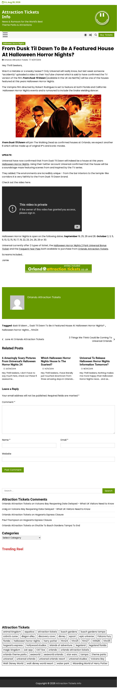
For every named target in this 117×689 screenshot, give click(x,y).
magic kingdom (11, 649)
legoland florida (97, 645)
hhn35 (106, 640)
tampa (84, 654)
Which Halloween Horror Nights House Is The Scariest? (56, 361)
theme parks (99, 654)
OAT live (40, 649)
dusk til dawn (20, 325)
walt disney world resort (40, 663)
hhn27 (85, 640)
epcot (72, 636)
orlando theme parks (15, 654)
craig (4, 509)
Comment (8, 402)
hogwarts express (13, 645)
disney (62, 636)
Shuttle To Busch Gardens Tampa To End (57, 525)
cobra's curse (10, 636)
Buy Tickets (106, 34)
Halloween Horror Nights (13, 43)
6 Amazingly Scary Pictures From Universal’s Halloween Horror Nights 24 (19, 361)
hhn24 (34, 330)
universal (8, 658)
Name (6, 440)
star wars (72, 654)
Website (6, 453)
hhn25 (75, 640)
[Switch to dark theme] (86, 35)
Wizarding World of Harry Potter (90, 663)
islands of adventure (61, 645)
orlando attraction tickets (75, 649)
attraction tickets (47, 631)
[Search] (96, 35)
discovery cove (46, 636)
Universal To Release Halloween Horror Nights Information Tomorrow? (95, 361)
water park (63, 663)
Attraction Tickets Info (20, 14)
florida (6, 640)
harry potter (50, 640)
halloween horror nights (15, 330)
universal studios (78, 658)
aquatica (29, 631)
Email (64, 440)
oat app (28, 649)
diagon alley (28, 636)
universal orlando (26, 658)
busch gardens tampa (93, 631)
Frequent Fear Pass (29, 248)
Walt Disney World (13, 663)
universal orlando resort (52, 658)
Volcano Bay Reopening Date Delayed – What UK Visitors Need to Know (74, 503)
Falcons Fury (104, 636)
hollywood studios (36, 645)
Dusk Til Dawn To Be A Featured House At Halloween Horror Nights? (66, 325)
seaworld (35, 654)
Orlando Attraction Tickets (16, 60)
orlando (53, 649)
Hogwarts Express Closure (49, 514)
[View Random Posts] (90, 35)
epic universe (86, 636)
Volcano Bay (97, 658)
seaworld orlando (53, 654)
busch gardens (69, 631)
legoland (81, 645)
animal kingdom (12, 631)
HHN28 (96, 640)
